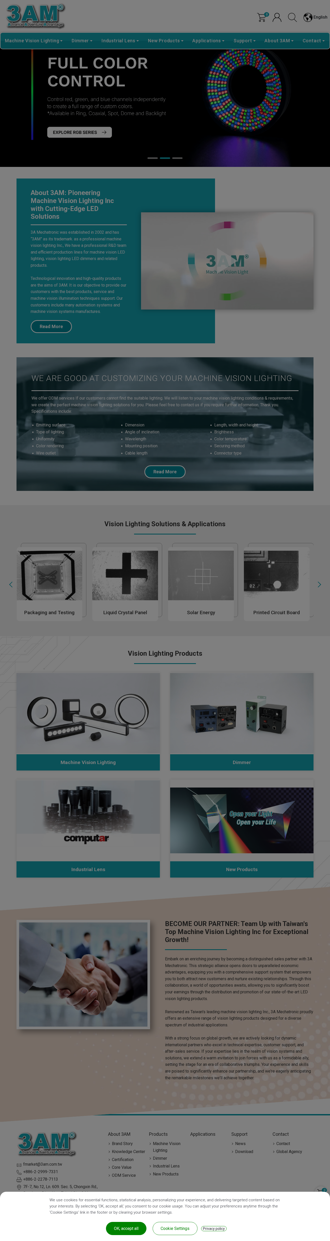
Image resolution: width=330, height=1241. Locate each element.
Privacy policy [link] (214, 1229)
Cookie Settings (175, 1228)
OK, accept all (126, 1228)
